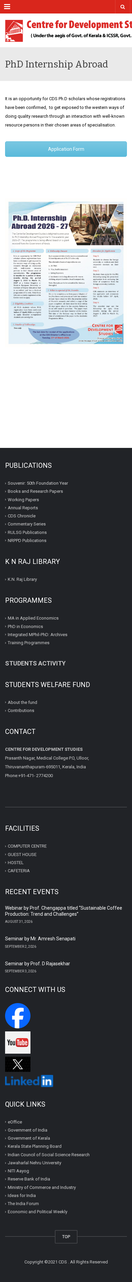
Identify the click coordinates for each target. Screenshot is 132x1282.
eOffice (15, 1121)
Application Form (66, 149)
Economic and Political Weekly (37, 1211)
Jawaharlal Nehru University (34, 1162)
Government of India (27, 1130)
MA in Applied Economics (33, 618)
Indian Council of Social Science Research (49, 1154)
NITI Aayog (18, 1170)
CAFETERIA (19, 870)
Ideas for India (22, 1195)
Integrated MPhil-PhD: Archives (37, 634)
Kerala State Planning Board (35, 1146)
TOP (66, 1236)
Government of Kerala (29, 1138)
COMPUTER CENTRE (27, 846)
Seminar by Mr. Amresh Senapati (40, 938)
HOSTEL (16, 862)
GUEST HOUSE (22, 854)
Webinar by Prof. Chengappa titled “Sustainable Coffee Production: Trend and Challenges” (63, 911)
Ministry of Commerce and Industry (42, 1187)
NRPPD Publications (27, 540)
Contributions (21, 710)
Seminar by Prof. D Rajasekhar (37, 963)
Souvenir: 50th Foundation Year (38, 483)
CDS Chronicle (22, 515)
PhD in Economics (25, 626)
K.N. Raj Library (22, 579)
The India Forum (23, 1203)
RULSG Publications (27, 532)
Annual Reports (23, 507)
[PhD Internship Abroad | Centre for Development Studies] (66, 30)
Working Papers (23, 499)
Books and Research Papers (35, 491)
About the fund (22, 702)
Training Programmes (28, 642)
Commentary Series (27, 523)
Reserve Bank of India (29, 1178)
